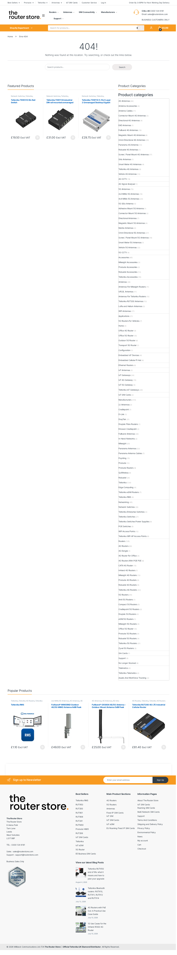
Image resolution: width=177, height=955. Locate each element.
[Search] (140, 28)
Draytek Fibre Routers (128, 424)
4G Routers (123, 546)
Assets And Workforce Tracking (132, 678)
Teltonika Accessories (128, 277)
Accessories (124, 257)
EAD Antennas (125, 125)
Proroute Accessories (128, 267)
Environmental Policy (146, 832)
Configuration (124, 350)
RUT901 (79, 813)
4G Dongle (123, 551)
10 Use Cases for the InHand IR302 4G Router (97, 926)
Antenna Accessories (128, 106)
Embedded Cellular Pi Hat (130, 360)
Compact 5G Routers (128, 604)
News (139, 836)
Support (57, 18)
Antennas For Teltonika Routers (132, 296)
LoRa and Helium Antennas (130, 306)
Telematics (123, 668)
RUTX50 (79, 804)
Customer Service (89, 3)
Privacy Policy (143, 828)
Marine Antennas (126, 228)
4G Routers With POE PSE (130, 560)
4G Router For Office (128, 555)
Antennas (56, 3)
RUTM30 (80, 825)
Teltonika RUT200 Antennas (131, 301)
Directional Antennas (128, 218)
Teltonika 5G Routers (128, 643)
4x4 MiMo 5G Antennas (129, 199)
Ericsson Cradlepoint (128, 429)
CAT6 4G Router (126, 565)
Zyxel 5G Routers (126, 648)
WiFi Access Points (127, 531)
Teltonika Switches (127, 516)
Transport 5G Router (127, 345)
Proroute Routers (126, 468)
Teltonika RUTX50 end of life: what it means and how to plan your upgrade (96, 874)
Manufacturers (108, 12)
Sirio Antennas (125, 159)
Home (10, 36)
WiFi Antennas (125, 311)
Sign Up (160, 780)
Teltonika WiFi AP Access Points (133, 536)
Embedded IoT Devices (129, 355)
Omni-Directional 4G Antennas (132, 140)
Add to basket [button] (37, 137)
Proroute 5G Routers (127, 633)
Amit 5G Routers (126, 599)
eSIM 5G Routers (126, 619)
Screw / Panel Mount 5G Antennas (134, 237)
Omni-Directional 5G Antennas (132, 233)
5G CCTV (123, 252)
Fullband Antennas (127, 434)
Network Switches (18, 96)
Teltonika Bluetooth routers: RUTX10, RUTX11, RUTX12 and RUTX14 (96, 893)
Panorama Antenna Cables (130, 453)
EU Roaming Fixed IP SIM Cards (120, 828)
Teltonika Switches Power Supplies (134, 521)
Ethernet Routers (126, 365)
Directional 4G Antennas (129, 120)
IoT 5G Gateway (126, 385)
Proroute (27, 3)
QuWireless (123, 472)
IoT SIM (109, 816)
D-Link (121, 414)
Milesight (122, 443)
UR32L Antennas (126, 291)
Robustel (122, 477)
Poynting (122, 458)
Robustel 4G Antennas (128, 149)
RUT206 (79, 833)
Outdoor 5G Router (127, 340)
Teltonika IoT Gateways (129, 390)
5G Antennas (124, 189)
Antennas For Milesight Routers (132, 287)
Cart (139, 844)
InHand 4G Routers (127, 570)
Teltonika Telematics (127, 673)
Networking (124, 502)
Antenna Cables (125, 111)
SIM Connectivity (87, 12)
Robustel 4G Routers (128, 585)
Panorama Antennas (127, 448)
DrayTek (122, 419)
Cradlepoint (124, 409)
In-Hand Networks (127, 438)
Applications (124, 316)
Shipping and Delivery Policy (150, 824)
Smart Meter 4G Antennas (130, 164)
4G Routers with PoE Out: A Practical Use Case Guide (97, 910)
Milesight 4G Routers (128, 575)
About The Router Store (147, 800)
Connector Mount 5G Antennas (132, 213)
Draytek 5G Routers (127, 614)
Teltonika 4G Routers (128, 590)
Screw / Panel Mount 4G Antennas (134, 154)
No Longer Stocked (127, 663)
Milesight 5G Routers (128, 624)
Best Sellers (13, 3)
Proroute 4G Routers (127, 580)
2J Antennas (124, 404)
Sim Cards (123, 653)
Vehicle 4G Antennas (128, 174)
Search (122, 67)
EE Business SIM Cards (86, 853)
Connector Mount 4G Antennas (132, 115)
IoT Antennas (124, 370)
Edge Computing (126, 487)
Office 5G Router (126, 335)
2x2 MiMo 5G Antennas (129, 194)
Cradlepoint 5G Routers (129, 609)
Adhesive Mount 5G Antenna (131, 208)
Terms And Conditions (147, 820)
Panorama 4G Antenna (128, 145)
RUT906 (79, 817)
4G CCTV (123, 179)
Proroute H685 (82, 829)
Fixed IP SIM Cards (114, 813)
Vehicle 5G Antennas (128, 247)
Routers (52, 12)
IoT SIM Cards (72, 3)
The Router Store (52, 947)
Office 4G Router (126, 330)
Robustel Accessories (128, 272)
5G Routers (123, 595)
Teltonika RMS (125, 497)
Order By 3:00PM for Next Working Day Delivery (149, 3)
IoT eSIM (79, 845)
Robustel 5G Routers (128, 638)
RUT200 (79, 808)
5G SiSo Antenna (126, 203)
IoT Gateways (125, 375)
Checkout (141, 849)
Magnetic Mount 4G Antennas (132, 135)
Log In (103, 3)
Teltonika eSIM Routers (129, 492)
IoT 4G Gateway (126, 380)
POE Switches (125, 526)
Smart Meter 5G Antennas (130, 242)
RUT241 (79, 821)
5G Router (80, 849)
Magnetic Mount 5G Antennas (132, 223)
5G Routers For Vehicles (129, 321)
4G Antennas (124, 101)
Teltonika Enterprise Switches (132, 512)
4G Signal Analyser (127, 184)
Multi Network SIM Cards (148, 812)
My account (142, 840)
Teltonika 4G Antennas (128, 169)
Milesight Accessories (128, 262)
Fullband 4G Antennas (128, 130)
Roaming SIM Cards (146, 808)
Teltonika (41, 3)
